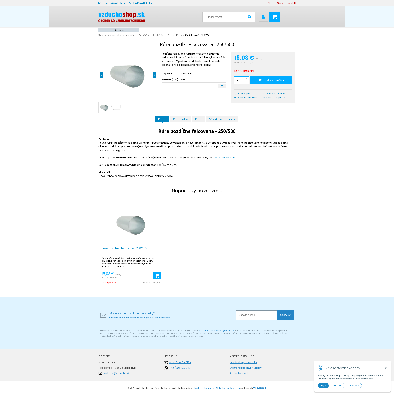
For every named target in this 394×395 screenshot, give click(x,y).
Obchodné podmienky (243, 362)
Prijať (323, 385)
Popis (162, 119)
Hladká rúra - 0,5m (162, 35)
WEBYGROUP (260, 388)
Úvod (100, 35)
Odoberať (285, 315)
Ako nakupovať (239, 373)
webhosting (233, 388)
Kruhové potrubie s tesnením (121, 35)
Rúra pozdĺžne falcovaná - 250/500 (124, 248)
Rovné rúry (144, 35)
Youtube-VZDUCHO (224, 157)
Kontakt (292, 3)
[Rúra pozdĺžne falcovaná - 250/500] (128, 75)
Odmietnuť (354, 385)
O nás (280, 3)
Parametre (180, 119)
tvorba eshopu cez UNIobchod (210, 388)
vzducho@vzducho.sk (114, 3)
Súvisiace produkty (222, 119)
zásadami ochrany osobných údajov (216, 330)
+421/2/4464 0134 (143, 3)
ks (242, 80)
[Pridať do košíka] (157, 275)
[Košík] (275, 17)
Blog (270, 3)
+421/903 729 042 (179, 368)
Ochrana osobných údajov (246, 368)
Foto (198, 119)
